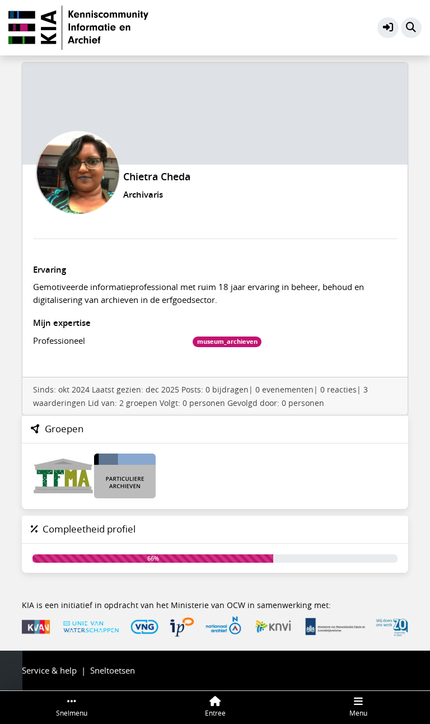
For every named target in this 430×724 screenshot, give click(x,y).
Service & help (49, 670)
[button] (388, 28)
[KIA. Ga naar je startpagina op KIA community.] (78, 26)
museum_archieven (227, 341)
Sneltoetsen (112, 670)
